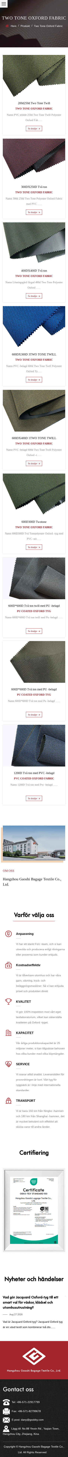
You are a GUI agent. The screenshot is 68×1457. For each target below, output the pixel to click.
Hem (13, 25)
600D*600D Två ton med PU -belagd (34, 689)
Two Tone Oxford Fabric (34, 108)
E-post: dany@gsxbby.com (28, 1419)
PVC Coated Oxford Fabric (34, 778)
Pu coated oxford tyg (34, 611)
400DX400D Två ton (34, 270)
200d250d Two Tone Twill (34, 103)
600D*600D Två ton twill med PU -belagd (34, 605)
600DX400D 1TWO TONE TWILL (34, 438)
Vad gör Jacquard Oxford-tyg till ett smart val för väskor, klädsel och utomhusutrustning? (30, 1302)
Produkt (25, 25)
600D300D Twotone (34, 522)
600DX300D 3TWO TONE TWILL (34, 354)
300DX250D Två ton (34, 186)
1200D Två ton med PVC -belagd (34, 773)
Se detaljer (33, 128)
